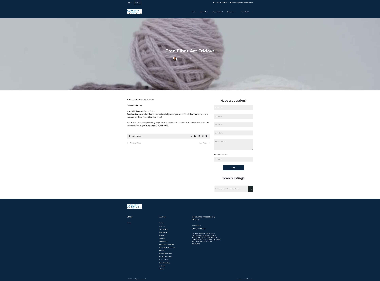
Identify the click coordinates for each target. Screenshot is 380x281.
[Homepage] (134, 11)
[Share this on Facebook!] (191, 136)
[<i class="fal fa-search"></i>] (250, 189)
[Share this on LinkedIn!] (199, 136)
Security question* (221, 154)
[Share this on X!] (195, 136)
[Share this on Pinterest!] (203, 136)
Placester (249, 279)
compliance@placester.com (201, 235)
